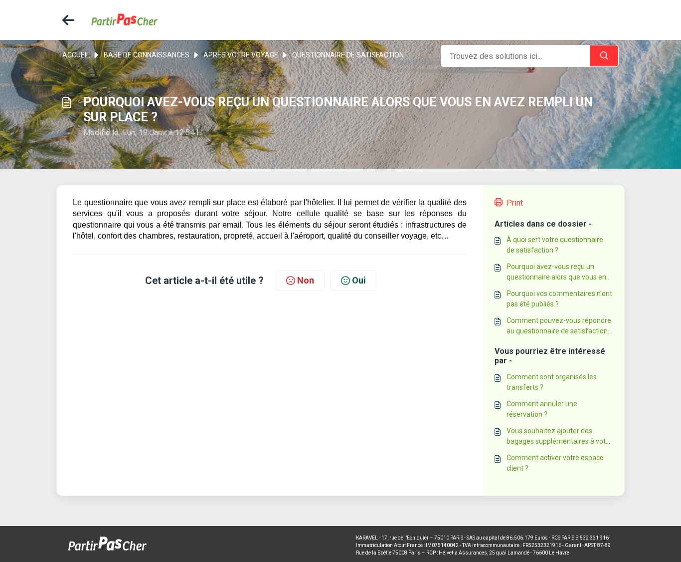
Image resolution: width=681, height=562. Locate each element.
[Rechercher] (604, 56)
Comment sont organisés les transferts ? (552, 382)
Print (515, 203)
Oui (359, 280)
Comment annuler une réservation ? (542, 409)
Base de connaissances (146, 55)
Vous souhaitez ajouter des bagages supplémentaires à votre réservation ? (559, 437)
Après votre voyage (240, 55)
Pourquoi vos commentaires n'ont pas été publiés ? (559, 298)
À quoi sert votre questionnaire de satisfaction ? (555, 245)
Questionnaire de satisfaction (348, 55)
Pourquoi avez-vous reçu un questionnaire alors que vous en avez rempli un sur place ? (556, 272)
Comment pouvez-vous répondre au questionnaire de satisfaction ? (559, 326)
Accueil (76, 55)
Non (305, 280)
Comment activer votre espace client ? (555, 463)
